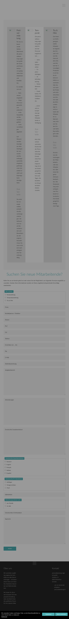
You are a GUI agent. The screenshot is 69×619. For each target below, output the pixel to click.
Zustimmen (48, 614)
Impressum (4, 616)
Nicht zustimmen (61, 614)
